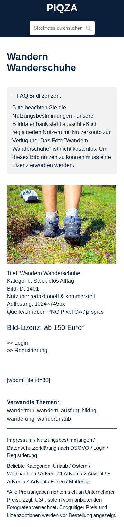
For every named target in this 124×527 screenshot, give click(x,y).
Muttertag (79, 481)
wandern (47, 410)
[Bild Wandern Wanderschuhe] (61, 224)
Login (99, 448)
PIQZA (62, 8)
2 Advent (93, 473)
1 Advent (70, 473)
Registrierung (22, 455)
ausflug (70, 410)
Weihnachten (21, 473)
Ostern (79, 466)
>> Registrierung (27, 350)
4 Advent (36, 481)
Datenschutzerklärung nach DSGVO (48, 448)
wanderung (20, 419)
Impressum (20, 440)
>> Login (17, 343)
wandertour (20, 410)
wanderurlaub (54, 419)
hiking (89, 410)
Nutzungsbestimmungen (64, 440)
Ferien (58, 481)
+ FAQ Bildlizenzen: (36, 96)
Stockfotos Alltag (53, 281)
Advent (48, 473)
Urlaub (60, 466)
